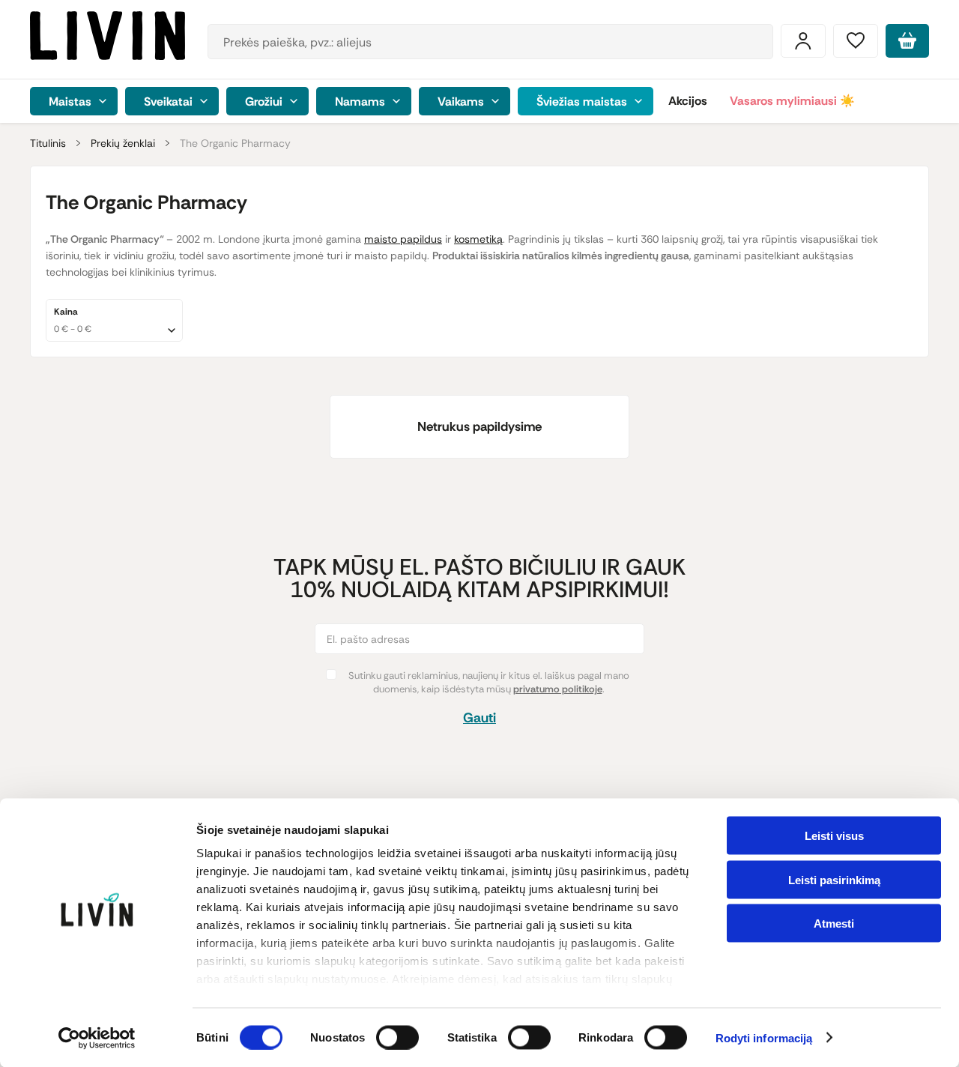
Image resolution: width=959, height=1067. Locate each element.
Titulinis (48, 143)
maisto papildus (403, 239)
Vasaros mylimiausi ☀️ (792, 101)
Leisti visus (834, 835)
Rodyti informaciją (764, 1038)
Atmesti (834, 923)
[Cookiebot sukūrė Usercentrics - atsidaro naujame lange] (97, 1038)
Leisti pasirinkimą (834, 879)
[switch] (397, 1037)
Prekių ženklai (123, 143)
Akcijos (687, 101)
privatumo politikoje (557, 689)
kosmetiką (478, 239)
